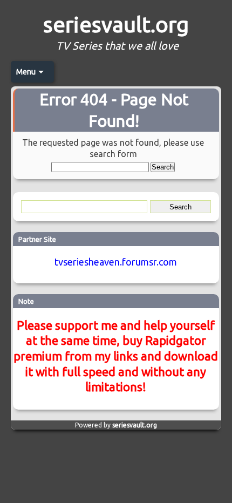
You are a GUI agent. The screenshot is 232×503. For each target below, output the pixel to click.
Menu (26, 71)
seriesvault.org (116, 24)
